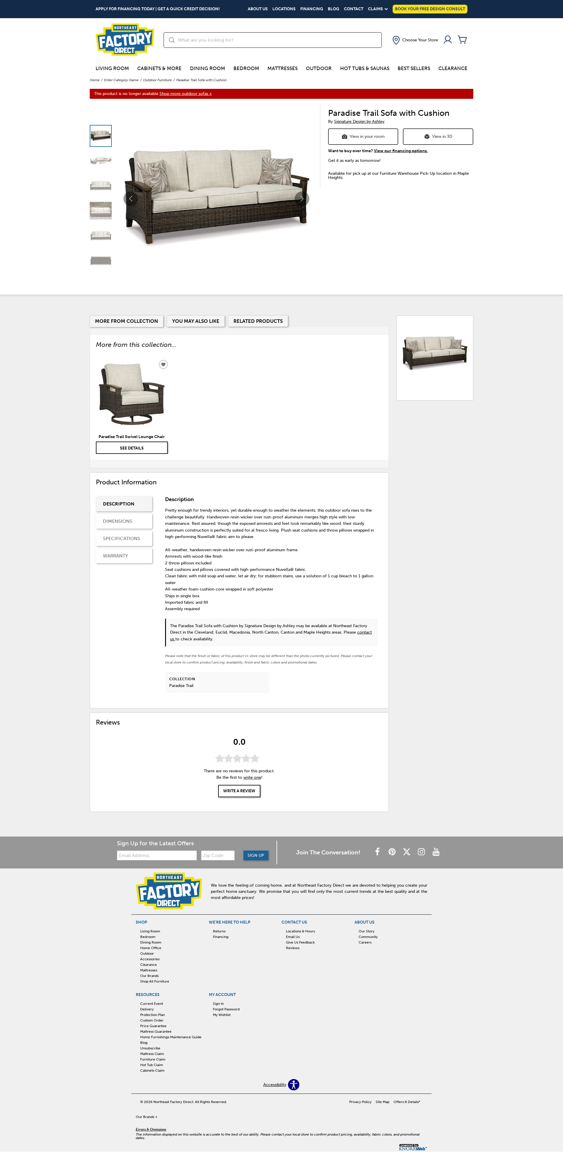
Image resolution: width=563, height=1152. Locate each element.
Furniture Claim (152, 1059)
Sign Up (255, 855)
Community (368, 937)
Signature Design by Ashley (359, 121)
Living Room (112, 68)
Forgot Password (226, 1009)
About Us (258, 9)
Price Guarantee (153, 1026)
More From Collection (126, 321)
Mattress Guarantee (156, 1031)
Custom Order (152, 1020)
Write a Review (239, 791)
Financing (311, 9)
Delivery (147, 1009)
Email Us (293, 937)
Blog (333, 9)
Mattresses (282, 68)
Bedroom (246, 68)
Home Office (150, 948)
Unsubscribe (150, 1048)
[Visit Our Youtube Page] (436, 852)
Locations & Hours (300, 931)
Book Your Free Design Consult (430, 8)
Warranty (115, 556)
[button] (414, 40)
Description (118, 504)
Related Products (258, 321)
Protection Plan (152, 1015)
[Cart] (462, 40)
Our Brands (149, 976)
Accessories (150, 959)
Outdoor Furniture (157, 80)
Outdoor (319, 68)
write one (252, 777)
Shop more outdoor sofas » (186, 93)
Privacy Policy (360, 1102)
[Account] (448, 40)
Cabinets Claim (152, 1070)
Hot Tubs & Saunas (364, 68)
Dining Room (207, 68)
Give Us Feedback (300, 942)
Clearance (452, 68)
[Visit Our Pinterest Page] (392, 852)
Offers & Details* (407, 1102)
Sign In (218, 1004)
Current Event (151, 1004)
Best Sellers (414, 68)
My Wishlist (221, 1015)
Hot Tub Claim (151, 1065)
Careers (365, 942)
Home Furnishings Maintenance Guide (170, 1037)
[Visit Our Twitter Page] (407, 852)
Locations (284, 9)
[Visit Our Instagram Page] (422, 852)
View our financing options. (401, 150)
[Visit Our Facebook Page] (378, 852)
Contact (353, 9)
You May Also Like (195, 321)
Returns (219, 931)
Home (95, 80)
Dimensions (117, 521)
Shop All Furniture (154, 981)
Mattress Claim (152, 1054)
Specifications (121, 538)
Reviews (292, 948)
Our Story (366, 931)
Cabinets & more (159, 68)
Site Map (382, 1102)
